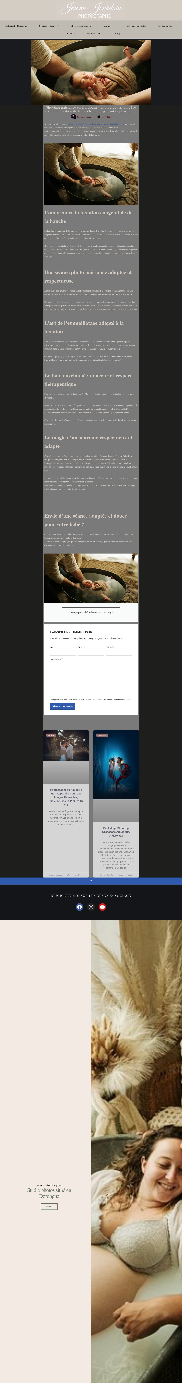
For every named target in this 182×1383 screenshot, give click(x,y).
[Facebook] (80, 907)
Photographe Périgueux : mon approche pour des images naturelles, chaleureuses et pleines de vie (66, 797)
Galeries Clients (95, 33)
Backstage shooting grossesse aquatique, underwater (116, 832)
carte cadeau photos (136, 25)
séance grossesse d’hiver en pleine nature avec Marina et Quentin (95, 124)
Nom (53, 647)
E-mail (81, 647)
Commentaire (56, 658)
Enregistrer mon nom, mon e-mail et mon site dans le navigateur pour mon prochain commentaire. (91, 699)
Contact (71, 33)
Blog (117, 33)
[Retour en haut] (91, 881)
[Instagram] (91, 907)
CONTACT (49, 1206)
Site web (110, 647)
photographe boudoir (81, 25)
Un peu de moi (165, 25)
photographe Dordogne (16, 25)
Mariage (108, 25)
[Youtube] (102, 907)
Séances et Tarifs (47, 25)
